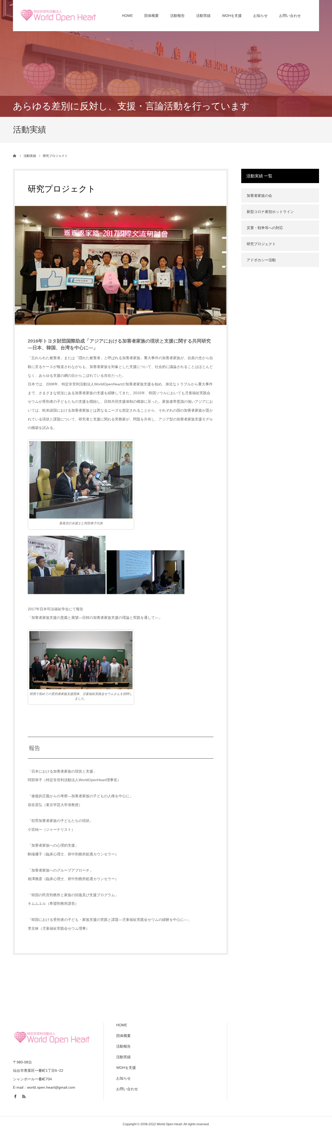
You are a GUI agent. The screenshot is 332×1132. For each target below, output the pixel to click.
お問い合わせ (290, 16)
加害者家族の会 (259, 195)
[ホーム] (15, 155)
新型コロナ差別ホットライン (270, 212)
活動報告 (177, 16)
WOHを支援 (232, 16)
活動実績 (203, 16)
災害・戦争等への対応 (265, 228)
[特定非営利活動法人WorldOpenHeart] (58, 16)
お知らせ (260, 16)
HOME (127, 16)
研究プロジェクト (261, 244)
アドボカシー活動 (261, 260)
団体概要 (151, 16)
